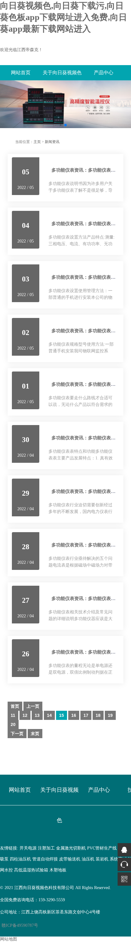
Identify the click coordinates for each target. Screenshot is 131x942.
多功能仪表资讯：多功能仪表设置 (85, 277)
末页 (35, 733)
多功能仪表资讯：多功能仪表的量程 (88, 652)
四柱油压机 (20, 859)
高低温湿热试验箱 (31, 870)
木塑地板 (57, 870)
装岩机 (102, 859)
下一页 (17, 733)
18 (98, 715)
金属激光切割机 (71, 848)
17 (85, 715)
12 (25, 715)
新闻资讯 (52, 142)
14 (49, 715)
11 (13, 715)
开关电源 (28, 848)
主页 (37, 142)
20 (13, 724)
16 (73, 715)
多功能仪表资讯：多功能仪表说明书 (88, 170)
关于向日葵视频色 (62, 72)
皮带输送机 (69, 859)
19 (110, 715)
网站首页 (20, 72)
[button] (55, 124)
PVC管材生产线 (102, 848)
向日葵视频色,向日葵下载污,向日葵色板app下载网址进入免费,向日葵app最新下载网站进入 (63, 17)
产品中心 (103, 72)
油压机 (88, 859)
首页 (15, 706)
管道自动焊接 (45, 859)
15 (61, 715)
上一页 (33, 706)
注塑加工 (46, 848)
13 (37, 715)
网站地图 (8, 939)
